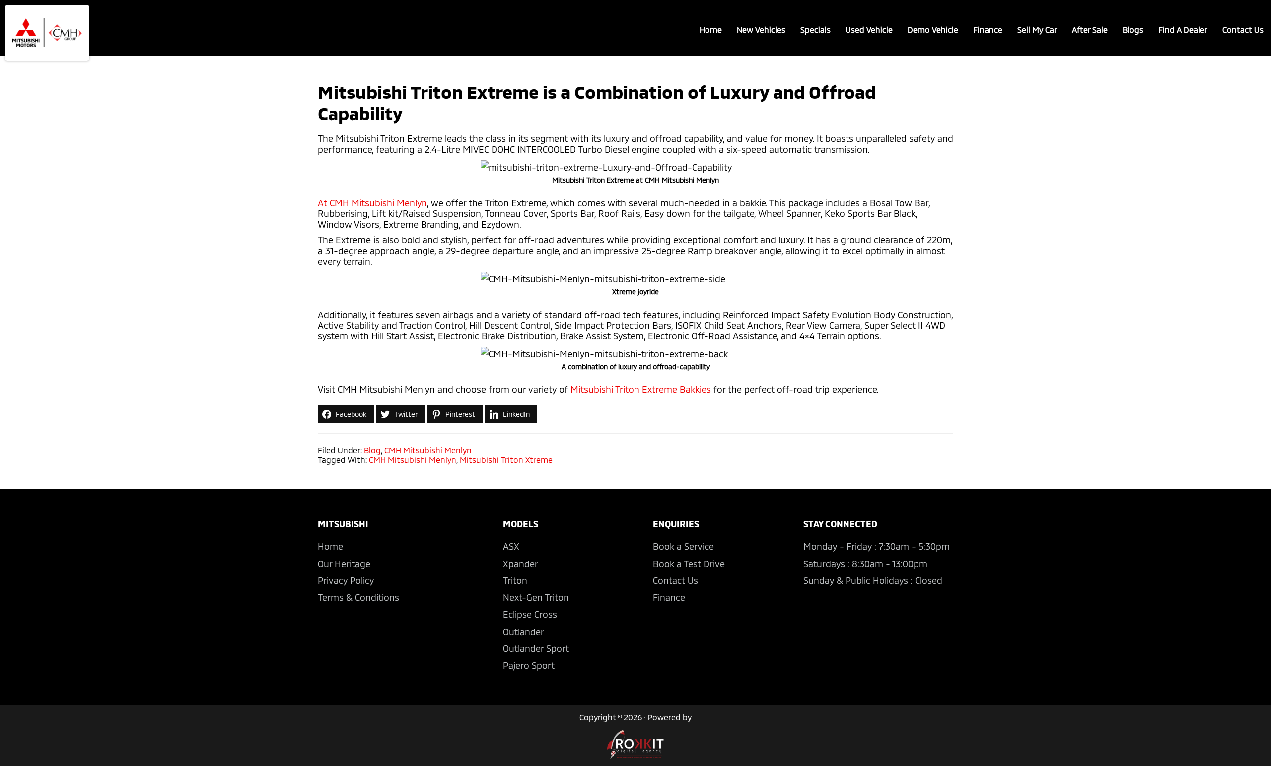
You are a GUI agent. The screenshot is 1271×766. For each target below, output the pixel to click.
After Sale (1090, 29)
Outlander (523, 631)
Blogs (1133, 29)
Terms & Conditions (358, 597)
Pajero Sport (529, 665)
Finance (987, 29)
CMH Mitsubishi (47, 33)
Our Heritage (344, 563)
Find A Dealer (1182, 29)
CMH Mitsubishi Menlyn (428, 450)
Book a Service (683, 546)
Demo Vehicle (933, 29)
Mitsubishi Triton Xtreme (506, 459)
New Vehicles (761, 29)
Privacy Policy (346, 580)
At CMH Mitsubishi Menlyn (372, 202)
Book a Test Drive (689, 563)
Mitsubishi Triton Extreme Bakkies (640, 389)
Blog (372, 450)
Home (711, 29)
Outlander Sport (536, 648)
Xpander (520, 563)
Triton (515, 580)
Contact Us (1243, 29)
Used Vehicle (869, 29)
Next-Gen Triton (536, 597)
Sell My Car (1037, 29)
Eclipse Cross (530, 614)
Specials (815, 29)
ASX (511, 546)
